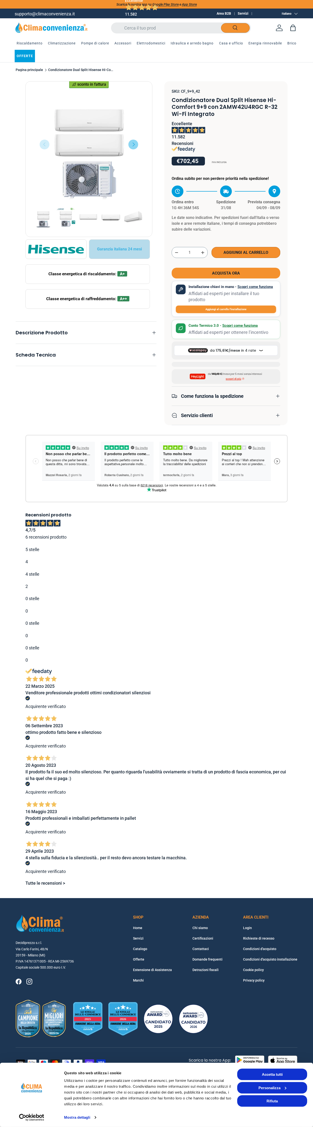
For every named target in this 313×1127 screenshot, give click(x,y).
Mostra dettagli (77, 1117)
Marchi (138, 980)
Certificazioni (202, 938)
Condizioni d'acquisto (259, 949)
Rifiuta (272, 1101)
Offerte (138, 959)
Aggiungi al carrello (246, 252)
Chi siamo (200, 928)
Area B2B (224, 13)
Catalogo (140, 949)
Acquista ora (226, 273)
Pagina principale (29, 70)
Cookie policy (253, 970)
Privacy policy (254, 980)
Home (137, 928)
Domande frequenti (207, 959)
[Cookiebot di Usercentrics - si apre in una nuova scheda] (31, 1117)
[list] (89, 145)
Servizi (243, 13)
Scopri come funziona (255, 287)
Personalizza (269, 1088)
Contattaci (200, 949)
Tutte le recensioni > (45, 883)
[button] (293, 27)
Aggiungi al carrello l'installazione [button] (225, 309)
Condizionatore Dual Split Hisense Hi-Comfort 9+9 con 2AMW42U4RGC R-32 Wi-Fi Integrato (81, 70)
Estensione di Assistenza (152, 970)
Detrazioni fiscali (205, 970)
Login (247, 928)
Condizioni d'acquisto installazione (270, 959)
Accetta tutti (272, 1074)
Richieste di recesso (258, 938)
